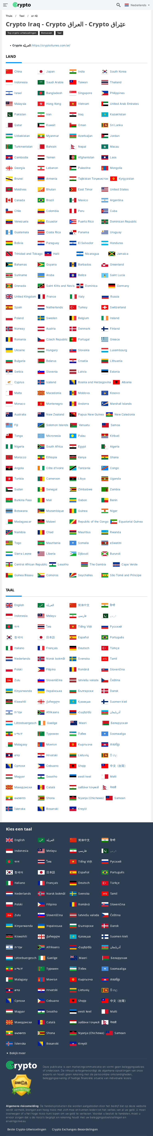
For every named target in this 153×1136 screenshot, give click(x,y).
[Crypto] (21, 1069)
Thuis (9, 15)
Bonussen (46, 32)
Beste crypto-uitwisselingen (26, 1129)
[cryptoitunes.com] (21, 5)
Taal (22, 15)
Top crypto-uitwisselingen (21, 32)
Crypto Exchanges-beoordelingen (75, 1129)
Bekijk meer (17, 1053)
